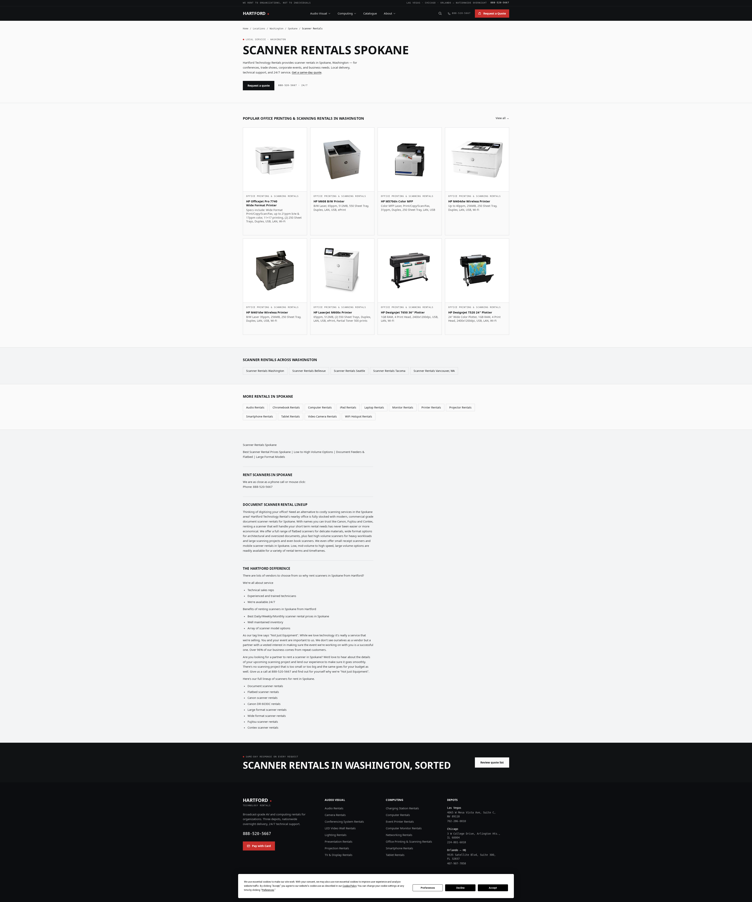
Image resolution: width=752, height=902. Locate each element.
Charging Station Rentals (402, 808)
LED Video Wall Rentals (340, 828)
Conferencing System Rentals (344, 821)
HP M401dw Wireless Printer (267, 312)
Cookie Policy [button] (349, 886)
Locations (259, 28)
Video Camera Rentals (322, 416)
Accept (493, 888)
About (388, 13)
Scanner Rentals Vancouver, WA (434, 371)
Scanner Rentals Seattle (349, 371)
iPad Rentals (348, 407)
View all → (502, 118)
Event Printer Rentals (400, 821)
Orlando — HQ (456, 850)
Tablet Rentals (290, 416)
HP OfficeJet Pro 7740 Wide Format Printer (261, 203)
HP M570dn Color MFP (397, 201)
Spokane (292, 28)
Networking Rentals (399, 835)
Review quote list (492, 762)
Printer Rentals (431, 407)
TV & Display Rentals (338, 855)
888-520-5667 (500, 2)
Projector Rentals (460, 407)
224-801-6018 (456, 842)
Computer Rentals (320, 407)
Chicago (430, 3)
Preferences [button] (268, 890)
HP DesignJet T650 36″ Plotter (403, 312)
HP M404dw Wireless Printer (469, 201)
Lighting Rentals (335, 835)
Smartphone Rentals (259, 416)
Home (245, 28)
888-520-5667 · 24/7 (293, 85)
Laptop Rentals (374, 407)
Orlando (445, 3)
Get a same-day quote (306, 72)
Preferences (428, 888)
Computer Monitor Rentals (404, 828)
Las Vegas (413, 3)
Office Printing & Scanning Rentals (409, 841)
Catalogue (370, 13)
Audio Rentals (255, 407)
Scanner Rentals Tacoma (389, 371)
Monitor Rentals (402, 407)
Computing (345, 13)
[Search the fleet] (440, 13)
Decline (460, 888)
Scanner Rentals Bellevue (309, 371)
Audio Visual (318, 13)
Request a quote (259, 85)
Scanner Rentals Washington (265, 371)
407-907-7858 (456, 863)
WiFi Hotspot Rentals (358, 416)
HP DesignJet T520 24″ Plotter (470, 312)
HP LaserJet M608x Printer (333, 312)
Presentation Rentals (338, 841)
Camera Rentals (335, 815)
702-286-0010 (456, 821)
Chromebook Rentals (286, 407)
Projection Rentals (337, 848)
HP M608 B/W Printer (329, 201)
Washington (276, 28)
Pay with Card (261, 846)
